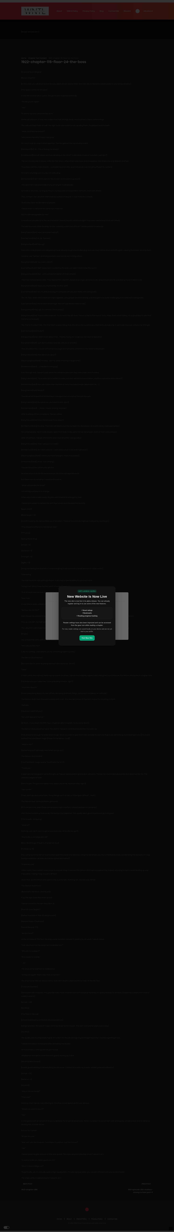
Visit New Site (87, 638)
